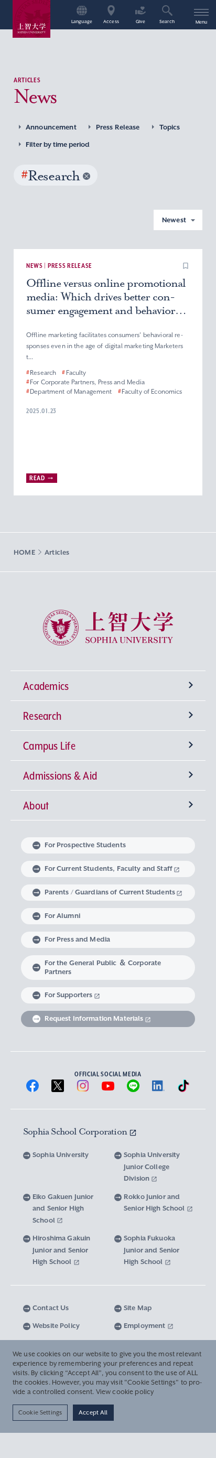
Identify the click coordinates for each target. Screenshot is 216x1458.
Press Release (118, 127)
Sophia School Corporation (76, 1131)
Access (111, 22)
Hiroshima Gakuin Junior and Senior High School (61, 1250)
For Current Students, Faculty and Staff (108, 868)
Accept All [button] (93, 1412)
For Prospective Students (85, 844)
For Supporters (69, 994)
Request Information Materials (94, 1018)
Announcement (51, 127)
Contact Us (51, 1307)
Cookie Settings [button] (40, 1412)
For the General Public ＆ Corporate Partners (103, 967)
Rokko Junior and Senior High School (155, 1202)
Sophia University (61, 1154)
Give (140, 22)
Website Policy (56, 1325)
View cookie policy (125, 1392)
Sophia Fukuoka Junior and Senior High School (151, 1250)
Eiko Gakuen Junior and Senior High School (63, 1208)
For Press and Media (78, 939)
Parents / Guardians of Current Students (110, 892)
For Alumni (62, 915)
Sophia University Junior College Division (152, 1166)
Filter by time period (58, 144)
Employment (145, 1325)
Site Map (138, 1307)
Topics (169, 127)
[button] (185, 266)
